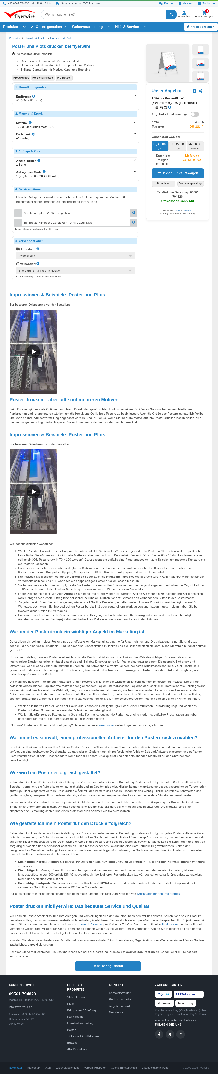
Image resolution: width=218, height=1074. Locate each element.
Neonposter (106, 725)
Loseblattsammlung (80, 1023)
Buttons (72, 1042)
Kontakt (168, 3)
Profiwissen (64, 77)
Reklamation (170, 924)
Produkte (10, 27)
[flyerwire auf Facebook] (159, 1034)
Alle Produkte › (77, 1049)
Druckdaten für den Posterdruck (158, 893)
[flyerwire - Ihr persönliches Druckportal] (19, 14)
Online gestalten (48, 27)
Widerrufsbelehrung (67, 1067)
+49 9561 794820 (18, 3)
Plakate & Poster (35, 38)
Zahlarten (208, 3)
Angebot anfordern (121, 1006)
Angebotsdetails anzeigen (171, 114)
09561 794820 (22, 994)
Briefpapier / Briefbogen (83, 1010)
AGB (48, 1067)
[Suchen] (171, 14)
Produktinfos (21, 77)
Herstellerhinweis (43, 77)
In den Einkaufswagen (180, 173)
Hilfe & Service (127, 27)
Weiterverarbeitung (87, 27)
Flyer (70, 1004)
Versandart (27, 263)
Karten (71, 1030)
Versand (187, 3)
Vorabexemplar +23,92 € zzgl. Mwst (48, 213)
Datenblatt (163, 183)
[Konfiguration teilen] (200, 91)
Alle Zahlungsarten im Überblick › (175, 1020)
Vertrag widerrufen (95, 1067)
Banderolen (75, 1017)
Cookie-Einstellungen (124, 1067)
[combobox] (103, 14)
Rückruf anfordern (121, 999)
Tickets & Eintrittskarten (83, 1036)
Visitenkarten (76, 997)
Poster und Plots (61, 38)
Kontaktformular (91, 924)
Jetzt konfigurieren (108, 966)
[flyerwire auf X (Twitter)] (170, 1034)
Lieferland (28, 249)
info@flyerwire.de (20, 1006)
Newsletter (116, 1012)
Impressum (33, 1067)
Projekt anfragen (203, 26)
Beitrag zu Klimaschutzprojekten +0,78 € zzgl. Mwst (58, 222)
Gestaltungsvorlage (190, 183)
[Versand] (37, 263)
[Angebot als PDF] (194, 91)
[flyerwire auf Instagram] (180, 1034)
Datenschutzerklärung (155, 1067)
